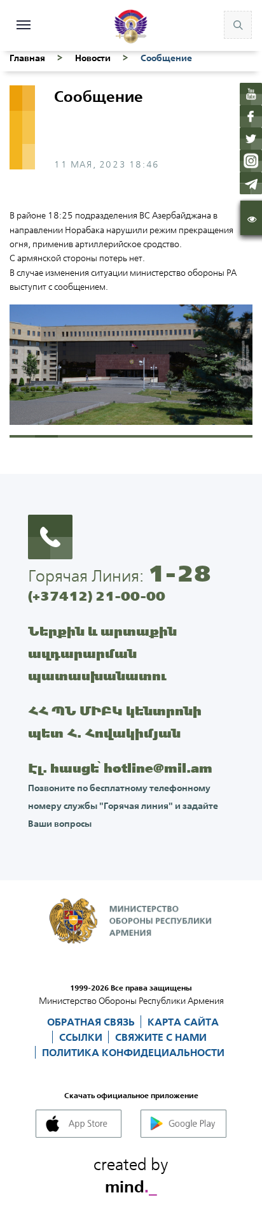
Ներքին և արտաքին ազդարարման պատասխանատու (102, 653)
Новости (93, 58)
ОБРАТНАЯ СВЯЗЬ (92, 1021)
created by (131, 1173)
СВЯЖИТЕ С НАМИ (161, 1037)
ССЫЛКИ (82, 1037)
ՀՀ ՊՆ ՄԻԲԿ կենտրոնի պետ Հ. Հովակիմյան (115, 722)
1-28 (179, 573)
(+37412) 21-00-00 (96, 596)
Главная (27, 58)
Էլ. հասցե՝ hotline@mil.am (120, 768)
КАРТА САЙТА (183, 1021)
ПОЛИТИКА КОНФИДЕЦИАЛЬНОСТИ (133, 1052)
